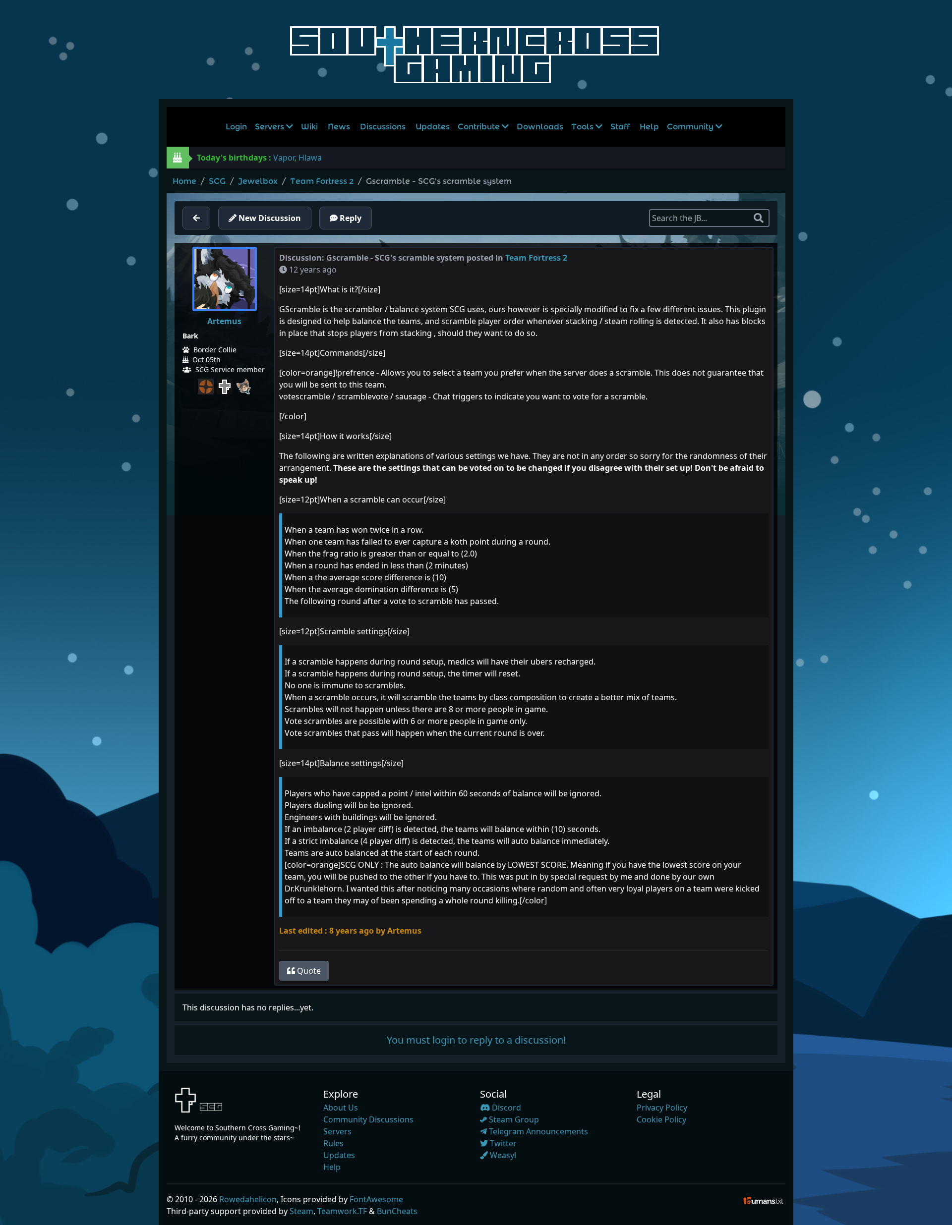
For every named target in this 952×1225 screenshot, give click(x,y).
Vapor (284, 157)
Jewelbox (258, 181)
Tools (583, 126)
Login (236, 126)
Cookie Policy (661, 1119)
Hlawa (310, 157)
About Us (340, 1107)
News (339, 126)
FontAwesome (376, 1199)
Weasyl (502, 1155)
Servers (270, 126)
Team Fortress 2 (322, 181)
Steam (301, 1211)
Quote (308, 970)
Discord (505, 1107)
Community (691, 126)
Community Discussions (368, 1119)
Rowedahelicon (248, 1199)
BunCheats (397, 1211)
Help (649, 126)
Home (184, 181)
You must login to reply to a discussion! (476, 1040)
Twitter (502, 1143)
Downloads (540, 126)
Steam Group (513, 1119)
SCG (217, 181)
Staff (620, 126)
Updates (433, 126)
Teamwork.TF (342, 1211)
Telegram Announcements (537, 1131)
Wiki (309, 126)
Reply (349, 218)
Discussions (383, 126)
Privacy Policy (662, 1107)
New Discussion (269, 218)
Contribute (480, 126)
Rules (333, 1143)
